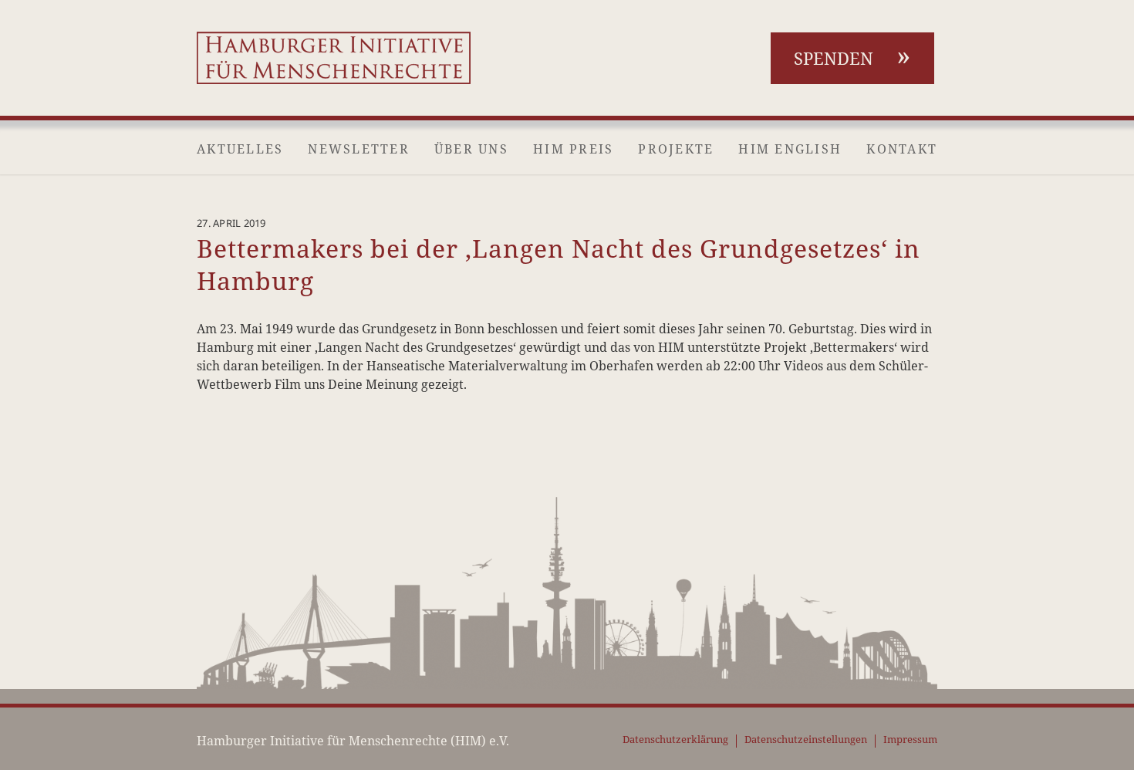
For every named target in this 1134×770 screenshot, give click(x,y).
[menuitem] (240, 149)
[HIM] (334, 58)
